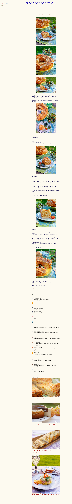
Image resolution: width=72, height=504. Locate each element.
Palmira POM (35, 352)
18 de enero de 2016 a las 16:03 (37, 300)
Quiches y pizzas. (44, 289)
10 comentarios (38, 496)
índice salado (47, 8)
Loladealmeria (36, 368)
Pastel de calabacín (39, 398)
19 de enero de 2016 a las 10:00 (37, 350)
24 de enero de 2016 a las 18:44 (37, 373)
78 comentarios (38, 400)
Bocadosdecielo (39, 3)
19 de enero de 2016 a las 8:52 (37, 345)
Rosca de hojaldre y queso (41, 450)
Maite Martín (35, 342)
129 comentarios (38, 427)
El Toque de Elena (36, 337)
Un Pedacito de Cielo (36, 298)
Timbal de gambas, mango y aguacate (45, 495)
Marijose (35, 321)
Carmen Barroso (36, 347)
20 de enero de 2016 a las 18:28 (37, 362)
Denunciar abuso (4, 17)
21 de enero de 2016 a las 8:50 (37, 366)
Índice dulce (39, 8)
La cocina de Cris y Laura (37, 359)
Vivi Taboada (35, 311)
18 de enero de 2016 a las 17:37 (37, 319)
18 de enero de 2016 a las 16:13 (37, 309)
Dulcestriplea (35, 326)
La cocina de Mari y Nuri (37, 331)
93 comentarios (38, 452)
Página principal (30, 8)
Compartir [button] (33, 288)
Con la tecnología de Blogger (43, 501)
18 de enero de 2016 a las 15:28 (37, 296)
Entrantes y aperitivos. (38, 289)
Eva (34, 364)
